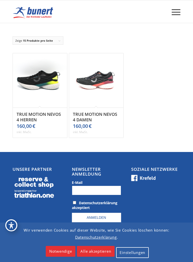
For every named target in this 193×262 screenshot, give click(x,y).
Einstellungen (132, 252)
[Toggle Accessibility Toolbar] (11, 225)
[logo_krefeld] (34, 11)
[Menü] (173, 11)
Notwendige (60, 251)
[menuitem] (173, 11)
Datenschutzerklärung (96, 237)
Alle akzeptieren (95, 251)
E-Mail (77, 182)
